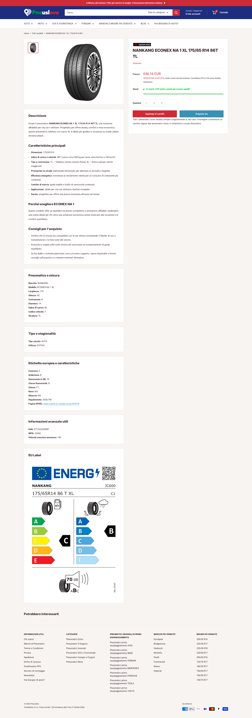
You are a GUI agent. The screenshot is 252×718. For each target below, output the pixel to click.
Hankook (158, 648)
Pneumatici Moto (74, 662)
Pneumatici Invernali (76, 648)
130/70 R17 (202, 680)
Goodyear (158, 639)
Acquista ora (201, 113)
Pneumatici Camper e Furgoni (80, 657)
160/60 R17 (202, 671)
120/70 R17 (202, 662)
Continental (159, 662)
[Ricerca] (176, 12)
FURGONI (86, 23)
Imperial (158, 671)
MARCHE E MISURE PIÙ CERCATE (115, 23)
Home (26, 33)
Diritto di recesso (32, 662)
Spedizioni (29, 657)
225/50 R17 (202, 653)
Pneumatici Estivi (74, 639)
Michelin (158, 653)
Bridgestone (159, 643)
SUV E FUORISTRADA (62, 23)
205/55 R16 (202, 639)
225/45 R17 (202, 643)
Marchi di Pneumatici (34, 643)
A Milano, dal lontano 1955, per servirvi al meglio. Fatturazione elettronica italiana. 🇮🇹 (126, 3)
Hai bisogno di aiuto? (34, 680)
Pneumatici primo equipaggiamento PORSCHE (123, 674)
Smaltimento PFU (32, 666)
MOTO (41, 23)
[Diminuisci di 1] (146, 103)
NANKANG (137, 63)
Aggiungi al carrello (154, 113)
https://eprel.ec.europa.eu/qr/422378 (61, 403)
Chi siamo (29, 639)
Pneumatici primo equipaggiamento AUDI (121, 644)
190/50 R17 (202, 675)
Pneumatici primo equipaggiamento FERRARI (123, 659)
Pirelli (156, 657)
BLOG (143, 23)
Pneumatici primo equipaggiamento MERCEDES (124, 667)
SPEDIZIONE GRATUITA (153, 78)
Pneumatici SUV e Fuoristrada (80, 653)
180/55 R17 (202, 666)
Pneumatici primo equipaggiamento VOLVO (122, 689)
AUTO (27, 23)
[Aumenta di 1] (162, 103)
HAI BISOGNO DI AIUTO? (166, 23)
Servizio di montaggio (34, 671)
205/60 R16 (202, 657)
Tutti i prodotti (37, 33)
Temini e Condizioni (33, 648)
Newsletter (29, 675)
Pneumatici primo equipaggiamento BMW (121, 651)
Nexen (157, 666)
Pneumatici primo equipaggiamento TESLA (122, 682)
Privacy (27, 653)
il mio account (193, 14)
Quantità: (137, 103)
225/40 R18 (202, 648)
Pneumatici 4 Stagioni (77, 643)
